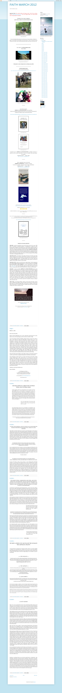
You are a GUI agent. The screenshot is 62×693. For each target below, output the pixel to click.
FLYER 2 (12, 424)
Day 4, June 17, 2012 (44, 55)
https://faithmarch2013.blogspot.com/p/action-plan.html (23, 219)
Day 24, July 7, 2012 (44, 79)
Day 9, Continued (44, 62)
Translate (46, 15)
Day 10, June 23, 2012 (45, 63)
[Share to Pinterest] (28, 325)
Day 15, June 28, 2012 (45, 69)
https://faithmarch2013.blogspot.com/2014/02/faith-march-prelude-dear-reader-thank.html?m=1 (23, 70)
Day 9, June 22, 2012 (44, 61)
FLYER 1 (12, 383)
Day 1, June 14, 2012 (44, 52)
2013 (42, 39)
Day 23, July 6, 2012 (44, 78)
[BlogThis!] (25, 325)
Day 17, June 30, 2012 (45, 71)
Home (23, 675)
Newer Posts (11, 675)
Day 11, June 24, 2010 (45, 64)
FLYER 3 (12, 478)
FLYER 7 (43, 51)
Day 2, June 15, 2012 (44, 53)
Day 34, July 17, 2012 (44, 90)
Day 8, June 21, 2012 (44, 60)
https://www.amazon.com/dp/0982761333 (23, 156)
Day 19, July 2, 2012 (44, 73)
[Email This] (24, 325)
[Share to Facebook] (27, 325)
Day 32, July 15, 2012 (44, 88)
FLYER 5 (12, 599)
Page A (11, 328)
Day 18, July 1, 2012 (44, 72)
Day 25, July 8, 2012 (44, 80)
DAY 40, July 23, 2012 (44, 97)
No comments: (21, 325)
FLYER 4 (12, 541)
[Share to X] (26, 325)
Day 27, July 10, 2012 (44, 82)
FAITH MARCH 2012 (23, 4)
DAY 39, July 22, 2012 (44, 96)
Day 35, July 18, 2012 (44, 91)
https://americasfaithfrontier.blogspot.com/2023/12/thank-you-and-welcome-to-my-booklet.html (23, 114)
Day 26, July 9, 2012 (44, 81)
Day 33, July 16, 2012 (44, 89)
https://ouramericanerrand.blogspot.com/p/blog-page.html (23, 205)
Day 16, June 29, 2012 (45, 70)
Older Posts (35, 675)
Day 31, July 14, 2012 (44, 87)
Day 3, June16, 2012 (44, 54)
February (43, 40)
